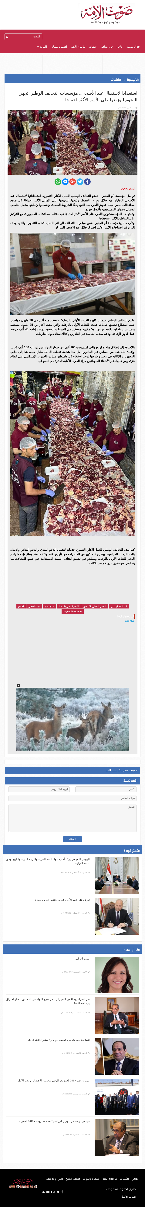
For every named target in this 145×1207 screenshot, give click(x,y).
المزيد (43, 46)
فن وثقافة (107, 46)
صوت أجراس (82, 958)
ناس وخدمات (54, 1179)
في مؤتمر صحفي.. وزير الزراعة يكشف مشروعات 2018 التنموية (54, 1121)
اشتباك (93, 46)
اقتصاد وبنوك (59, 46)
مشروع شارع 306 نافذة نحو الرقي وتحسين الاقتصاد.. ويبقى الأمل (54, 1080)
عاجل (119, 46)
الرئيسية (132, 46)
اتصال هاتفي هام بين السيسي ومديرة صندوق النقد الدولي (58, 1040)
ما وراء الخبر (78, 46)
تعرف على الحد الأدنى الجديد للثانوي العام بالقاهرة (62, 900)
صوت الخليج (73, 1179)
